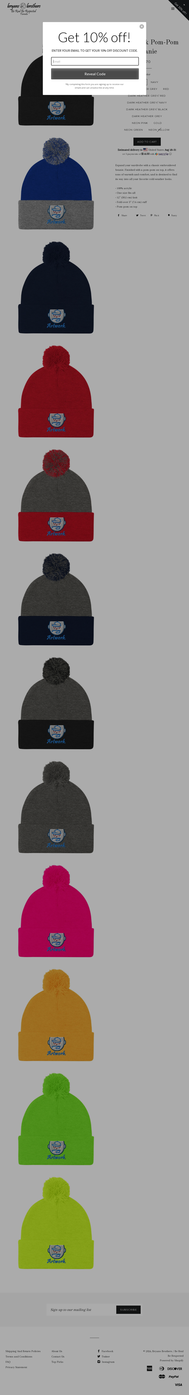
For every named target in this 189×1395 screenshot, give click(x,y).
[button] (142, 26)
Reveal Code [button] (95, 74)
